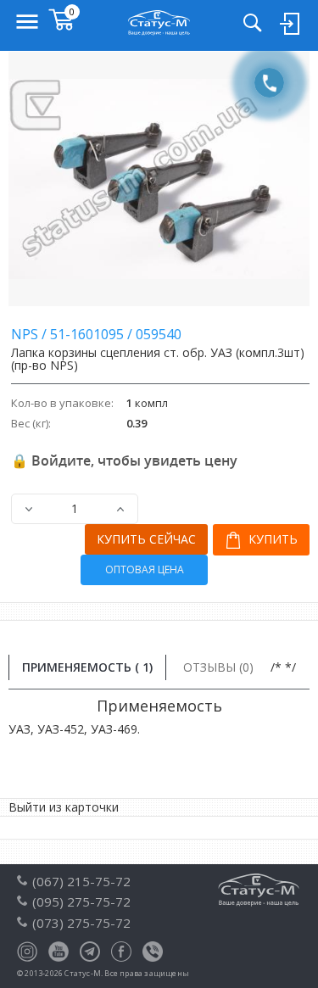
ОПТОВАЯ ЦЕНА (144, 569)
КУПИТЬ (271, 539)
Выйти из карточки (63, 807)
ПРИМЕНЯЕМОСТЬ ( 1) (87, 667)
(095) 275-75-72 (81, 901)
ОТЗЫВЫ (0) (218, 667)
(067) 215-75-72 (81, 881)
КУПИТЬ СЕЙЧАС (146, 539)
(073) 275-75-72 (81, 922)
